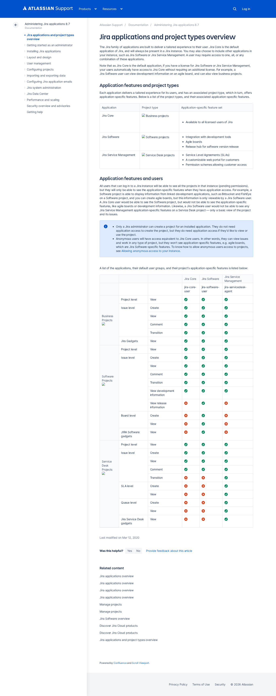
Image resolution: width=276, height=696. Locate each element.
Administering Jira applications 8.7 (47, 24)
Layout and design (39, 57)
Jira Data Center (37, 93)
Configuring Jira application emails (49, 81)
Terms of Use (201, 684)
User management (39, 63)
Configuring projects (40, 69)
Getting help (35, 112)
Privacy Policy (178, 684)
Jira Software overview (115, 618)
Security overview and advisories (48, 106)
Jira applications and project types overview (129, 640)
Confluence (120, 662)
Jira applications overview (117, 576)
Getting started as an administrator (50, 45)
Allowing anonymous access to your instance (150, 251)
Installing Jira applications (44, 51)
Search (235, 9)
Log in (246, 9)
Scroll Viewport (140, 662)
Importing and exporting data (46, 75)
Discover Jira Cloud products (119, 625)
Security (220, 684)
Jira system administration (44, 87)
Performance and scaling (43, 99)
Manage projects (111, 604)
